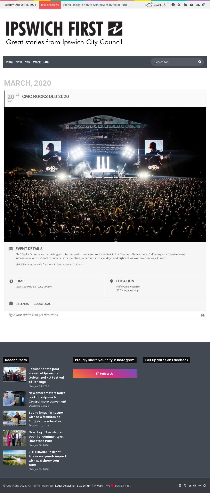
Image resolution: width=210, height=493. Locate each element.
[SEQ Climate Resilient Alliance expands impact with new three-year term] (14, 457)
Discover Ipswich (31, 264)
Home (9, 62)
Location (125, 281)
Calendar (23, 304)
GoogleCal (42, 304)
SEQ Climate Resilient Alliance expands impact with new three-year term (47, 458)
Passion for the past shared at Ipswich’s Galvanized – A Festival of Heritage (46, 375)
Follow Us (106, 373)
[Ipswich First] (65, 32)
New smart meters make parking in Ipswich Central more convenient (47, 397)
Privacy (98, 485)
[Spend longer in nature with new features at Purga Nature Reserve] (14, 418)
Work (37, 62)
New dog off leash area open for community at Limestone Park (46, 436)
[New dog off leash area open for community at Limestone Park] (14, 438)
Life (46, 62)
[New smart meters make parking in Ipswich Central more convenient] (14, 398)
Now (19, 62)
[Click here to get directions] (202, 315)
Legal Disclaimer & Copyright (73, 485)
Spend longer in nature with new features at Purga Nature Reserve (106, 4)
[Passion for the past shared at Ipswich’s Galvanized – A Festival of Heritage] (14, 374)
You (27, 62)
